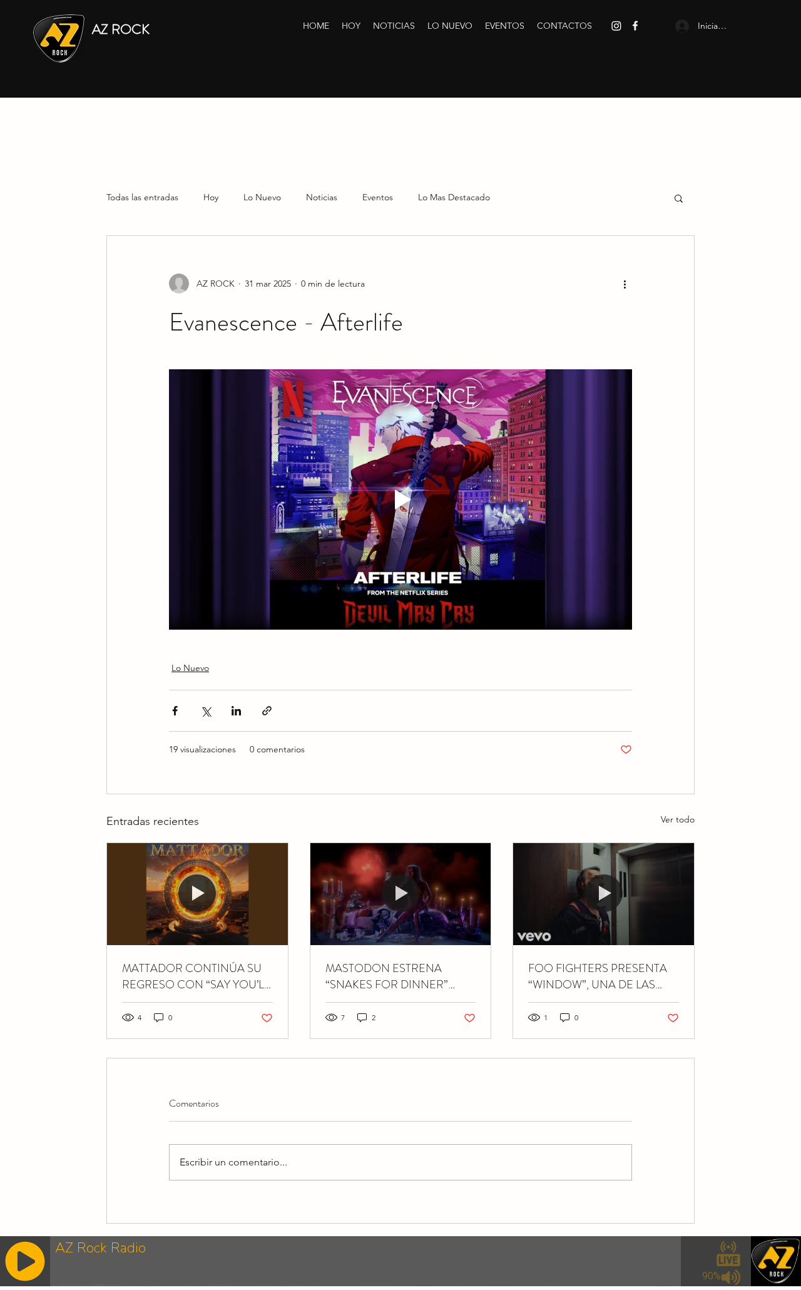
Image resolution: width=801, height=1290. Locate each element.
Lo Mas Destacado (454, 197)
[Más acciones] (624, 283)
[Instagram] (616, 25)
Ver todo (678, 819)
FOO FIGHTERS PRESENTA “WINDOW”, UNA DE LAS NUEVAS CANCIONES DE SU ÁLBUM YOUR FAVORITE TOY (602, 976)
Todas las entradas (142, 197)
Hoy (210, 197)
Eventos (377, 197)
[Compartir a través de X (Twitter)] (206, 711)
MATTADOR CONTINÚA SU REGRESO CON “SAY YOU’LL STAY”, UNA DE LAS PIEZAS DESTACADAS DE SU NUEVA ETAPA (196, 976)
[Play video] (400, 499)
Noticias (321, 197)
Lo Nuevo (262, 197)
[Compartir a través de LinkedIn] (236, 711)
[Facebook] (635, 25)
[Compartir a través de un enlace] (267, 711)
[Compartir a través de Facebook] (175, 711)
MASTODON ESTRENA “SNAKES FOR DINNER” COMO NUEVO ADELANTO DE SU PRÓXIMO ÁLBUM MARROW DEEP (396, 976)
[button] (679, 198)
